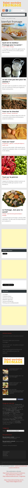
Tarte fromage (8, 423)
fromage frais (13, 410)
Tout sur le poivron (10, 177)
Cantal (4, 406)
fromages (4, 215)
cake (23, 404)
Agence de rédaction (12, 445)
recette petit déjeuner (19, 143)
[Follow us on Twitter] (10, 10)
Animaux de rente (7, 298)
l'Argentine (9, 442)
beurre (18, 404)
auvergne (9, 405)
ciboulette (21, 406)
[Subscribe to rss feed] (3, 10)
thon (14, 423)
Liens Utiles (5, 453)
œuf (7, 145)
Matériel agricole (7, 299)
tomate (18, 422)
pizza (18, 415)
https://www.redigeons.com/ (14, 481)
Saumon (10, 421)
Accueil (3, 18)
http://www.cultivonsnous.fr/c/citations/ (14, 473)
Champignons (9, 406)
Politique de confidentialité (10, 303)
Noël (4, 415)
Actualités (4, 83)
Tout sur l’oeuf (8, 142)
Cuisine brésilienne (12, 438)
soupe (17, 421)
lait (8, 83)
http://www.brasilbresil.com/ (10, 476)
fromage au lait (17, 407)
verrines (5, 424)
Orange (7, 415)
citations (18, 441)
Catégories (5, 430)
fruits (13, 412)
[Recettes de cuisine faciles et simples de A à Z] (12, 7)
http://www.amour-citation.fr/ (14, 474)
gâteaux (11, 143)
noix (21, 414)
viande (3, 145)
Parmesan (12, 415)
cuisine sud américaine (21, 466)
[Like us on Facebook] (6, 10)
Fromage (4, 213)
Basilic (13, 405)
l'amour (21, 441)
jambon (11, 414)
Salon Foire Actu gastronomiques (14, 213)
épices (8, 424)
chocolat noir (15, 113)
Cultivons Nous (6, 296)
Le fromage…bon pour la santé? (12, 211)
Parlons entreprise (7, 301)
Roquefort (6, 421)
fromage (12, 46)
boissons (4, 113)
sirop (13, 421)
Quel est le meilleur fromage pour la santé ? (12, 44)
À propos (5, 454)
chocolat (9, 113)
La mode (5, 294)
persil (15, 415)
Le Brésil (4, 442)
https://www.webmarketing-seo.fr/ (14, 480)
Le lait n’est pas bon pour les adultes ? (14, 80)
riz (3, 421)
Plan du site (5, 455)
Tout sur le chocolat (10, 111)
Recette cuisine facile (12, 418)
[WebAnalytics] (14, 485)
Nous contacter (6, 451)
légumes (18, 414)
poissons (10, 416)
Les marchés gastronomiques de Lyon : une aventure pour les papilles (12, 351)
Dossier (3, 46)
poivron (7, 178)
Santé (7, 46)
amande (4, 405)
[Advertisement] (13, 238)
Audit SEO (5, 445)
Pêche (3, 178)
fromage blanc (5, 143)
